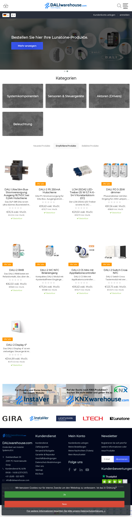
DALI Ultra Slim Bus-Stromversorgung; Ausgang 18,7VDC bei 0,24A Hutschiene (16, 194)
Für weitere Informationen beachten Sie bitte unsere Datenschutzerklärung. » (66, 511)
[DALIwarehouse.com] (66, 5)
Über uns (39, 466)
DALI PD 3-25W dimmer (115, 191)
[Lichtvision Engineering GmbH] (66, 418)
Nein (64, 504)
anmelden (125, 14)
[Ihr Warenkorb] (5, 7)
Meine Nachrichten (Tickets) (80, 450)
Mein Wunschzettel (76, 454)
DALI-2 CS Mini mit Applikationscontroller (82, 271)
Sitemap (39, 470)
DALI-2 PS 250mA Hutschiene (49, 191)
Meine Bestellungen (77, 446)
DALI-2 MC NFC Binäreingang (49, 271)
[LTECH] (93, 418)
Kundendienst (41, 443)
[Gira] (12, 418)
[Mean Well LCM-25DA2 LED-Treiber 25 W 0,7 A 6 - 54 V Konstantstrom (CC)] (82, 170)
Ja (64, 494)
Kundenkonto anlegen (104, 14)
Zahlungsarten (42, 446)
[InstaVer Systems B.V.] (39, 418)
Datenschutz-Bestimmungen (48, 462)
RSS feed (39, 473)
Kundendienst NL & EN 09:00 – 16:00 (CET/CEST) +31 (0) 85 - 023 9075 (16, 472)
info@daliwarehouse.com (17, 480)
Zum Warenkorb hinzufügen (17, 224)
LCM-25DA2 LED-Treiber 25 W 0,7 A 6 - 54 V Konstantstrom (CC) (82, 194)
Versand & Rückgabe (44, 450)
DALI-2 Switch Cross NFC (115, 271)
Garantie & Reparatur (45, 454)
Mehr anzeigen (27, 45)
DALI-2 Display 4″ (16, 344)
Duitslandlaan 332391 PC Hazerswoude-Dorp (16, 461)
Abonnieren (121, 459)
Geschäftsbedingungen (46, 458)
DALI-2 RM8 (16, 270)
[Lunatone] (120, 418)
